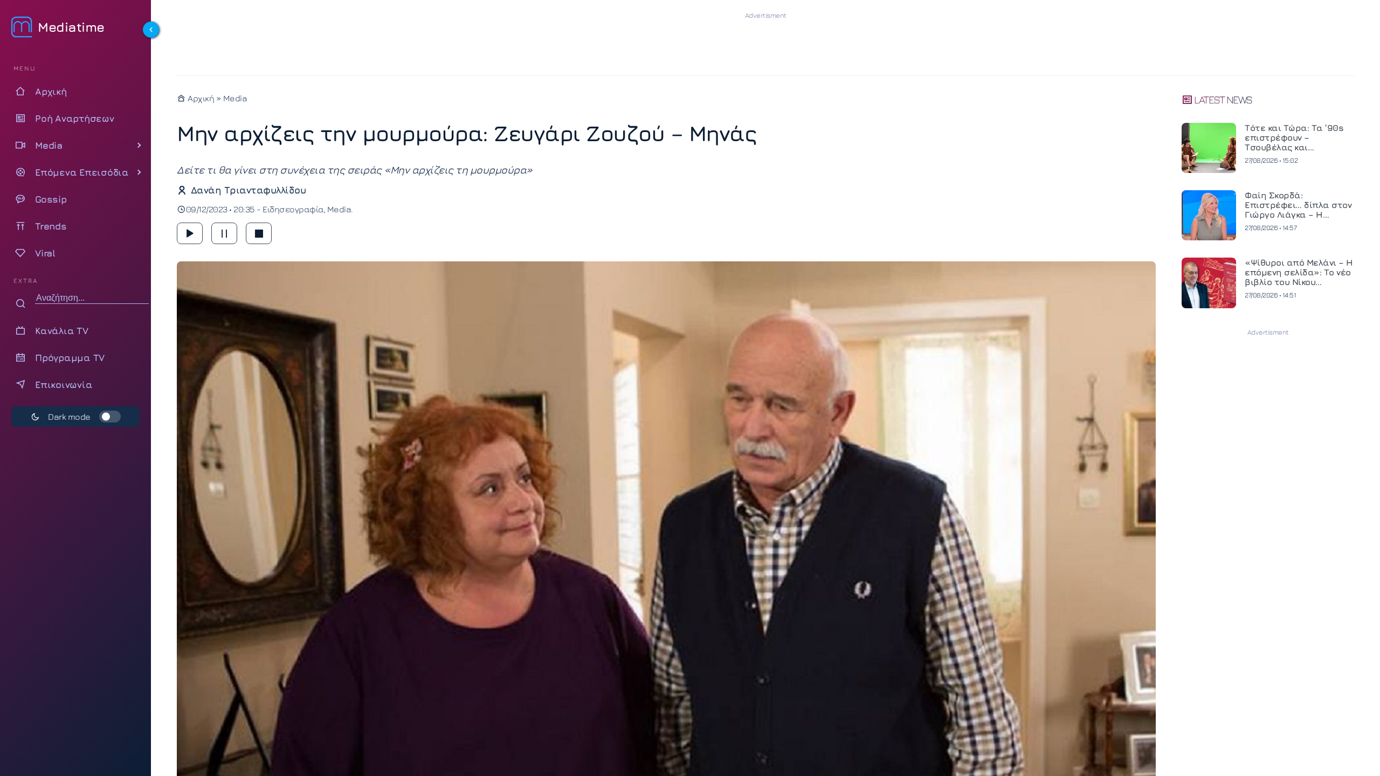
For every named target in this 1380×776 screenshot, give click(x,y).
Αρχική (200, 98)
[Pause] (224, 233)
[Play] (190, 233)
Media (235, 98)
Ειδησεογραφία (293, 209)
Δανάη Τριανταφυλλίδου (248, 190)
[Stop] (259, 233)
